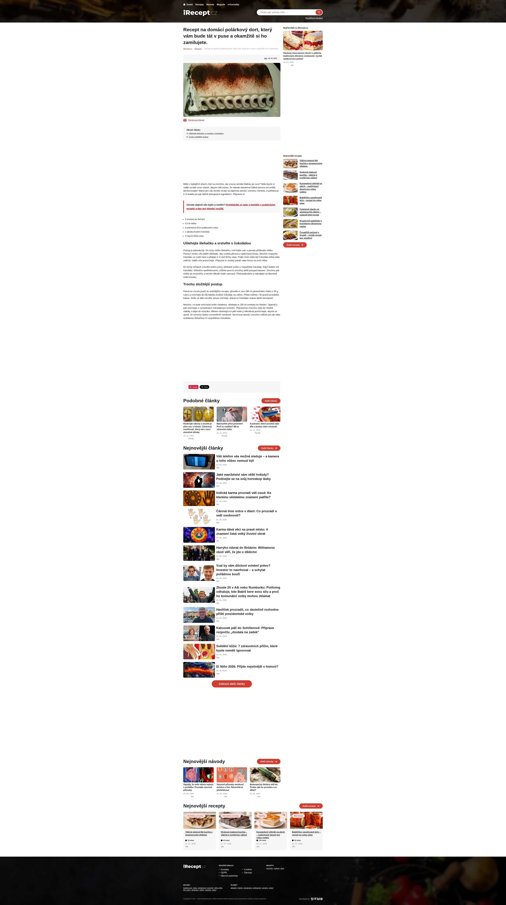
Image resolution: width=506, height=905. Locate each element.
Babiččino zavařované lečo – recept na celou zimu (311, 200)
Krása (195, 888)
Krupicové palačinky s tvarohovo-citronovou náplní (311, 224)
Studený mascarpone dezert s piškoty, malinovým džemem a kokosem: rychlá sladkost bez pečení (302, 56)
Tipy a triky (186, 890)
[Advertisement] (231, 160)
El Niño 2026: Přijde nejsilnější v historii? (247, 666)
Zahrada (208, 890)
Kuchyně (210, 888)
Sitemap (248, 873)
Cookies (248, 869)
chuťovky (269, 868)
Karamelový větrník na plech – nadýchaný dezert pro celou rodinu (270, 835)
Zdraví (214, 890)
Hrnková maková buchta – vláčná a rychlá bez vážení (308, 175)
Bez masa (298, 816)
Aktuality (234, 888)
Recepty (199, 4)
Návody (210, 4)
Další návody (266, 761)
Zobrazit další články (232, 683)
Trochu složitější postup (198, 137)
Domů (190, 4)
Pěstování (194, 890)
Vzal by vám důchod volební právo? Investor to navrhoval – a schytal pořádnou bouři (243, 570)
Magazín (221, 4)
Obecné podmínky (229, 876)
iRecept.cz (187, 49)
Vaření (202, 890)
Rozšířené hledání (314, 18)
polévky (276, 868)
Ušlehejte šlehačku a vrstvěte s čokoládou (206, 133)
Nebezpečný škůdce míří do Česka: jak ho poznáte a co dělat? (264, 787)
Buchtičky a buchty (195, 816)
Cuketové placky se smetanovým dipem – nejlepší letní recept (310, 212)
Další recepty (293, 245)
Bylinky (240, 888)
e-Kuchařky (233, 4)
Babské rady (187, 888)
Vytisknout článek (196, 120)
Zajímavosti (257, 888)
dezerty (262, 816)
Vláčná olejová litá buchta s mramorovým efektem (311, 164)
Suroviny (265, 888)
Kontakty (225, 869)
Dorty (282, 868)
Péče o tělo (218, 888)
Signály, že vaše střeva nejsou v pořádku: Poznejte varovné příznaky (198, 787)
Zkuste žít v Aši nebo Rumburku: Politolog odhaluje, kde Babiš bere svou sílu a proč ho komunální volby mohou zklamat (248, 592)
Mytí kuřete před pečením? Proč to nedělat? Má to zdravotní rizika (230, 426)
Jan (265, 58)
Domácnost (202, 888)
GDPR (224, 873)
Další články (271, 401)
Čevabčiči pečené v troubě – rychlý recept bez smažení (311, 235)
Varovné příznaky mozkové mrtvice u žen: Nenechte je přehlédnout (230, 787)
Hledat (319, 12)
